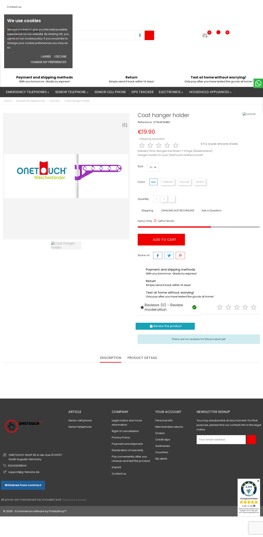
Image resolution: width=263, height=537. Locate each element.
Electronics (171, 92)
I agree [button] (46, 56)
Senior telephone (72, 92)
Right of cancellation (125, 431)
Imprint (116, 467)
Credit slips (162, 439)
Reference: (145, 122)
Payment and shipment (127, 444)
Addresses (162, 446)
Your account (168, 411)
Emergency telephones (28, 92)
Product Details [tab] (142, 358)
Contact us (13, 7)
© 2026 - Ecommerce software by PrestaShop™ (35, 511)
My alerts (161, 459)
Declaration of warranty (127, 450)
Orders (160, 433)
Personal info (164, 420)
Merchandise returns (169, 427)
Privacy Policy (121, 437)
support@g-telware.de (23, 472)
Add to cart (164, 239)
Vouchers (161, 452)
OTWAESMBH (161, 122)
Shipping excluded (152, 139)
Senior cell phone (110, 92)
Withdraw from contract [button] (23, 485)
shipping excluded (74, 500)
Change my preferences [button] (48, 62)
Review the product (165, 326)
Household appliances (210, 92)
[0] (205, 35)
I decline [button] (60, 56)
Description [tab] (110, 358)
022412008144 (17, 466)
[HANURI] (251, 114)
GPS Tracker (142, 92)
